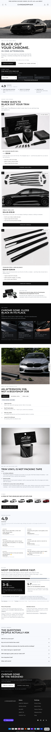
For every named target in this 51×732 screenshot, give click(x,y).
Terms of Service (38, 709)
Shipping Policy (38, 712)
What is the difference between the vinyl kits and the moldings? (17, 646)
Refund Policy (37, 706)
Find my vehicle (8, 63)
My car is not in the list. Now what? (10, 642)
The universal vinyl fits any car (31, 80)
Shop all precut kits (9, 507)
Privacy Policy (37, 703)
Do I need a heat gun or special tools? (11, 649)
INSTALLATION (22, 706)
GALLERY (21, 709)
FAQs (35, 715)
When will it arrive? (6, 661)
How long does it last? (7, 657)
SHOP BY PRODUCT (23, 703)
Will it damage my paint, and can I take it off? (13, 653)
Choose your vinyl (25, 167)
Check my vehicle (25, 224)
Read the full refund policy (32, 613)
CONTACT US (22, 715)
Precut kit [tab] (5, 396)
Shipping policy (43, 613)
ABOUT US (21, 712)
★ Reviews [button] (49, 367)
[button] (2, 4)
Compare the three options (27, 63)
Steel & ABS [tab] (26, 396)
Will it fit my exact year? (7, 638)
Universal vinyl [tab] (15, 396)
